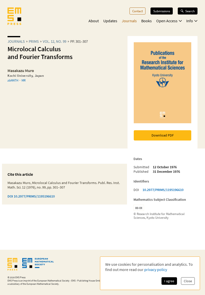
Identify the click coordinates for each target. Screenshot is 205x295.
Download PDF (163, 135)
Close (188, 281)
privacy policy (155, 269)
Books (146, 20)
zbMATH (13, 80)
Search (190, 11)
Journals (129, 20)
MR (24, 80)
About (93, 20)
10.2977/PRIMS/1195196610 (163, 190)
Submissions (161, 11)
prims (34, 41)
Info (189, 20)
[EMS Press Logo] (14, 17)
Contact (137, 11)
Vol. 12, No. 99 (54, 41)
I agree (169, 281)
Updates (110, 20)
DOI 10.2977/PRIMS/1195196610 (31, 196)
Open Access (167, 20)
